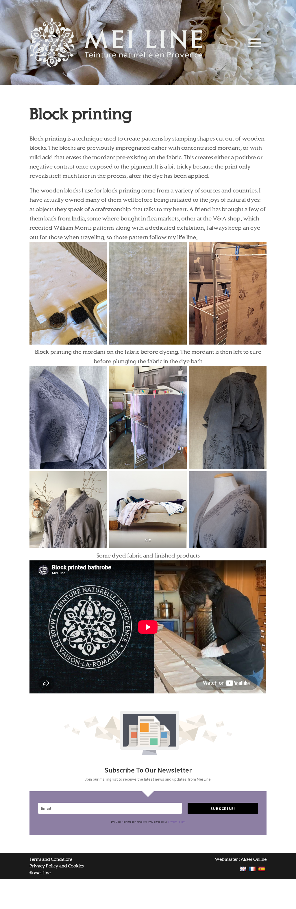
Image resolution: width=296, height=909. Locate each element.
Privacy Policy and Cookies (56, 866)
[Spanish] (262, 869)
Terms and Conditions (51, 859)
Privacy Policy (176, 822)
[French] (253, 869)
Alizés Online (253, 859)
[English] (244, 869)
